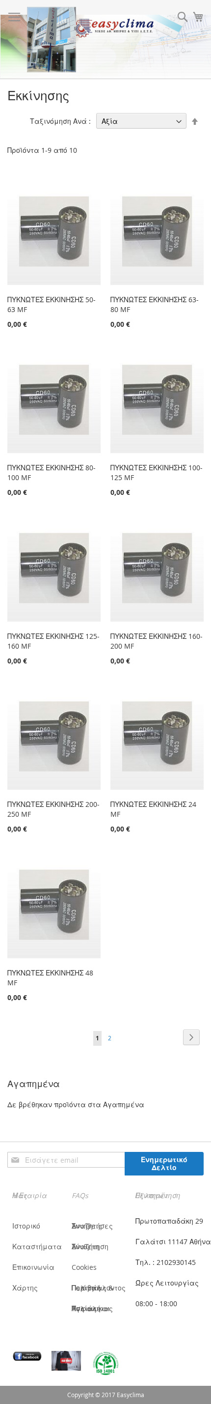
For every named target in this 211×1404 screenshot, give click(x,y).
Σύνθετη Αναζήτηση (90, 1246)
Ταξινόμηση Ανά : (60, 121)
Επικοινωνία (33, 1267)
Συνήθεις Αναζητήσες (92, 1226)
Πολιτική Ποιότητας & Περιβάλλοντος (99, 1287)
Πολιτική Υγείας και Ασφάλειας (92, 1308)
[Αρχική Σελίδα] (51, 39)
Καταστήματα (37, 1246)
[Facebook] (27, 1356)
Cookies (84, 1267)
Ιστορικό (26, 1226)
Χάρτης (25, 1287)
